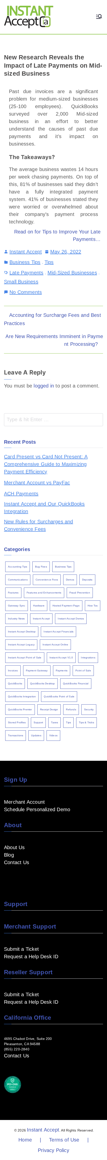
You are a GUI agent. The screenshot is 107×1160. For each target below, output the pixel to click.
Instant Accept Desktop (22, 631)
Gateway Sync (16, 605)
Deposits (87, 579)
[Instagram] (31, 877)
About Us (14, 847)
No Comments (25, 291)
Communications (18, 579)
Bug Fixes (41, 566)
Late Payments (26, 272)
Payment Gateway (37, 670)
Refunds (71, 709)
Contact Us (16, 862)
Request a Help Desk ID (31, 956)
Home (25, 1140)
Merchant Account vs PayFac (37, 482)
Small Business (21, 281)
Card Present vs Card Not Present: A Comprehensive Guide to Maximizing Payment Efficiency (46, 464)
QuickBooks (15, 683)
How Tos (93, 605)
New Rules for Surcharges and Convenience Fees (38, 525)
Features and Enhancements (44, 592)
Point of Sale (83, 670)
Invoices (13, 670)
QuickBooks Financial (76, 683)
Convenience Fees (47, 579)
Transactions (15, 735)
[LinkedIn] (23, 877)
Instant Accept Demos (71, 618)
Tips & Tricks (86, 722)
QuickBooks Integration (22, 696)
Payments (62, 670)
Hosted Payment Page (66, 605)
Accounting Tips (17, 566)
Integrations (88, 657)
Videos (53, 735)
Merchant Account (24, 802)
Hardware (39, 605)
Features (13, 592)
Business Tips (25, 262)
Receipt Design (49, 709)
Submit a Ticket (21, 949)
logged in (44, 385)
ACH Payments (21, 493)
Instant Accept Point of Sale (25, 657)
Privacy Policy (53, 1150)
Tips (49, 262)
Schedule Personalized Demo (37, 809)
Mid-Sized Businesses (72, 272)
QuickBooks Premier (20, 709)
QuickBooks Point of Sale (59, 696)
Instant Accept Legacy (21, 644)
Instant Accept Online (55, 644)
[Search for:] (53, 419)
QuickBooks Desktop (42, 683)
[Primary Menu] (99, 17)
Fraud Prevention (79, 592)
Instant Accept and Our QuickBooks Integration (44, 507)
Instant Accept (25, 251)
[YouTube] (15, 877)
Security (89, 709)
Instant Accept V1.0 (61, 657)
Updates (36, 735)
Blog (9, 855)
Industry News (16, 618)
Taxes (54, 722)
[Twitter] (39, 877)
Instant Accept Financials (58, 631)
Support (38, 722)
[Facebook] (7, 877)
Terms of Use (64, 1140)
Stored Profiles (17, 722)
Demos (70, 579)
